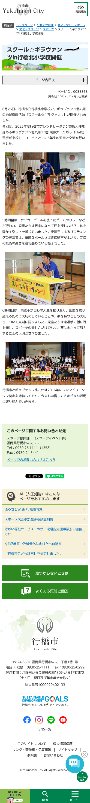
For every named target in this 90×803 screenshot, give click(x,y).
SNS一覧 (45, 729)
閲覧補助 (81, 9)
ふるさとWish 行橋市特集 (23, 509)
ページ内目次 (45, 79)
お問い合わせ (53, 755)
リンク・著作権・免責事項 (31, 749)
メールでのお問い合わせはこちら (31, 459)
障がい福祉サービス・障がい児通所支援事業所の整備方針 (43, 532)
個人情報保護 (62, 743)
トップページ (24, 25)
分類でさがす (45, 25)
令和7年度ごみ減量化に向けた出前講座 (33, 543)
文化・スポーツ (29, 29)
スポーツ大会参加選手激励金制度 (29, 519)
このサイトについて (31, 743)
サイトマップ (67, 749)
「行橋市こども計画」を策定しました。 (34, 553)
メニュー (75, 796)
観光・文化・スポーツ (71, 25)
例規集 (32, 755)
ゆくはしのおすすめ (15, 796)
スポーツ (48, 29)
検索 (45, 796)
